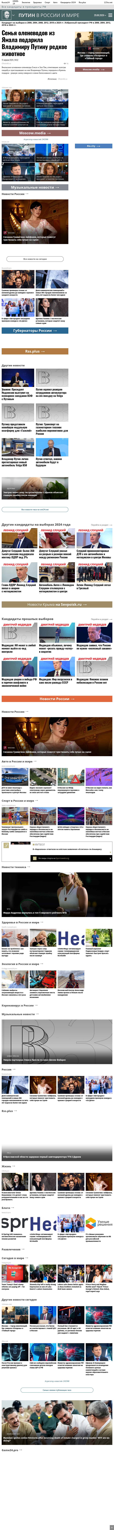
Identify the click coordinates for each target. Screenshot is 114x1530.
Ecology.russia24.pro (9, 968)
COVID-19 (16, 2)
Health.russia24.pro (9, 927)
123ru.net (108, 2)
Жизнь (6, 1166)
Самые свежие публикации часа (57, 1390)
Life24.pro (5, 1171)
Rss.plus (82, 2)
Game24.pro (10, 1450)
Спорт (47, 2)
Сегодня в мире (13, 1258)
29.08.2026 (99, 15)
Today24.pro (6, 1263)
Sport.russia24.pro (8, 805)
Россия (6, 1069)
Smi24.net (5, 142)
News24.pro (6, 1212)
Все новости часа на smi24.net (35, 509)
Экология (26, 2)
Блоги (6, 1208)
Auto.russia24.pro (8, 766)
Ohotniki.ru (6, 63)
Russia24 (6, 2)
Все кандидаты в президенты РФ (24, 6)
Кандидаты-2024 (68, 2)
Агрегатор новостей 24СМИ (36, 139)
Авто (55, 2)
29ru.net (5, 1341)
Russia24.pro (6, 268)
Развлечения (11, 1249)
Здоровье (37, 2)
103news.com (7, 88)
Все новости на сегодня (35, 259)
